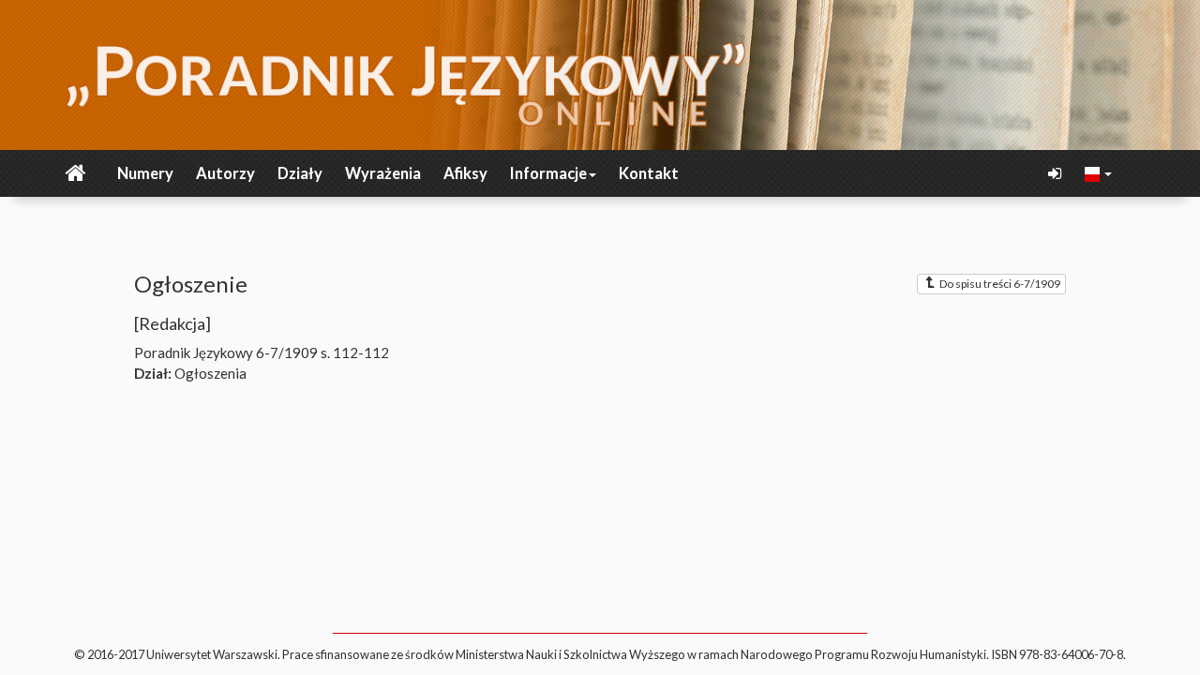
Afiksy (465, 173)
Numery (145, 173)
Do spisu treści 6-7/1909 (999, 284)
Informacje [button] (548, 173)
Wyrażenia (383, 173)
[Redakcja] (172, 323)
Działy (300, 173)
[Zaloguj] (1056, 173)
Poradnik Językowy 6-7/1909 (226, 352)
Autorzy (225, 173)
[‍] (1099, 172)
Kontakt (649, 173)
